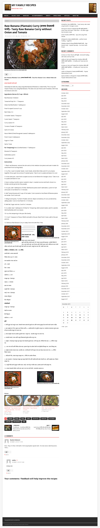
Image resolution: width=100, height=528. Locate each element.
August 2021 (64, 174)
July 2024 (63, 95)
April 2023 (63, 124)
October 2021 (64, 168)
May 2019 (63, 244)
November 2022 (65, 137)
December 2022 (65, 135)
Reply (7, 454)
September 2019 (65, 234)
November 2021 (65, 166)
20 (80, 317)
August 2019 (64, 236)
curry (28, 418)
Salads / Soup (16, 15)
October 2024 (64, 93)
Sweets (48, 15)
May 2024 (63, 101)
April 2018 (63, 278)
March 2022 (64, 158)
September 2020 (65, 202)
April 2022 (63, 155)
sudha (18, 36)
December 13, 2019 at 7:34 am (18, 462)
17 (67, 317)
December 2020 (65, 195)
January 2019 (64, 254)
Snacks (6, 15)
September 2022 (65, 142)
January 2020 (64, 223)
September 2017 (65, 296)
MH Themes (25, 524)
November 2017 (65, 291)
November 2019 (65, 228)
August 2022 (64, 145)
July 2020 (63, 208)
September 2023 (65, 111)
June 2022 (63, 150)
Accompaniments (37, 15)
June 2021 (63, 179)
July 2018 (63, 270)
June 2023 (63, 119)
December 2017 (65, 288)
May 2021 (63, 181)
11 (71, 315)
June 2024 (63, 98)
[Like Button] (6, 74)
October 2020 (64, 200)
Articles (66, 15)
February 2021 (65, 189)
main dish (43, 418)
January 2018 (64, 286)
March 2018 (64, 281)
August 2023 (64, 114)
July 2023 (63, 116)
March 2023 (64, 127)
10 (67, 315)
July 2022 (63, 148)
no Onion (52, 418)
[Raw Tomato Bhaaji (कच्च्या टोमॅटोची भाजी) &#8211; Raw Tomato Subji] (50, 400)
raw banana (16, 421)
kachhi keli (36, 418)
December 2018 (65, 257)
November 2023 (65, 106)
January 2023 (64, 132)
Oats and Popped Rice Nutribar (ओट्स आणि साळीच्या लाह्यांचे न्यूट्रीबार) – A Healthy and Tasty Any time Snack (74, 61)
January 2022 (64, 161)
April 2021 (63, 184)
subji (24, 421)
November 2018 (65, 260)
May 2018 (63, 275)
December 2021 (65, 163)
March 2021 (64, 187)
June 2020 (63, 210)
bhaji (22, 418)
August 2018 (64, 268)
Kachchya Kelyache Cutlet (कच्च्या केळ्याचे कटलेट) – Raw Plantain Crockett (31, 408)
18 (71, 317)
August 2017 (64, 299)
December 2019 (65, 226)
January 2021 (64, 192)
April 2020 (63, 215)
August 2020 (64, 205)
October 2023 (64, 108)
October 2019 (64, 231)
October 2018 (64, 262)
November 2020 (65, 197)
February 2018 (65, 283)
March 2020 (64, 218)
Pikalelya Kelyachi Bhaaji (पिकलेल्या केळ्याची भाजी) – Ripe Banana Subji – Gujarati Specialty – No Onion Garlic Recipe (12, 409)
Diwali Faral (57, 15)
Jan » (66, 326)
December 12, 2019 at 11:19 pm (16, 441)
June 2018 (63, 273)
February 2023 (65, 129)
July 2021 (63, 176)
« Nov (62, 326)
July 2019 (63, 239)
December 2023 (65, 103)
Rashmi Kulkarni (15, 440)
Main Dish (26, 15)
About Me (76, 15)
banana (10, 418)
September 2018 (65, 265)
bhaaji (17, 418)
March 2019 (64, 249)
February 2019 (65, 252)
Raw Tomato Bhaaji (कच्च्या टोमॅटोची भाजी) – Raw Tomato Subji (50, 407)
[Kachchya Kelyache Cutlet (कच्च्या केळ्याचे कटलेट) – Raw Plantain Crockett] (31, 400)
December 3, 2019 (10, 36)
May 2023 (63, 121)
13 (80, 315)
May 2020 (63, 213)
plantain (8, 421)
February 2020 (65, 221)
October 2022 (64, 140)
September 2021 (65, 171)
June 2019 (63, 241)
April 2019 (63, 247)
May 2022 (63, 153)
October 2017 (64, 294)
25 (71, 320)
